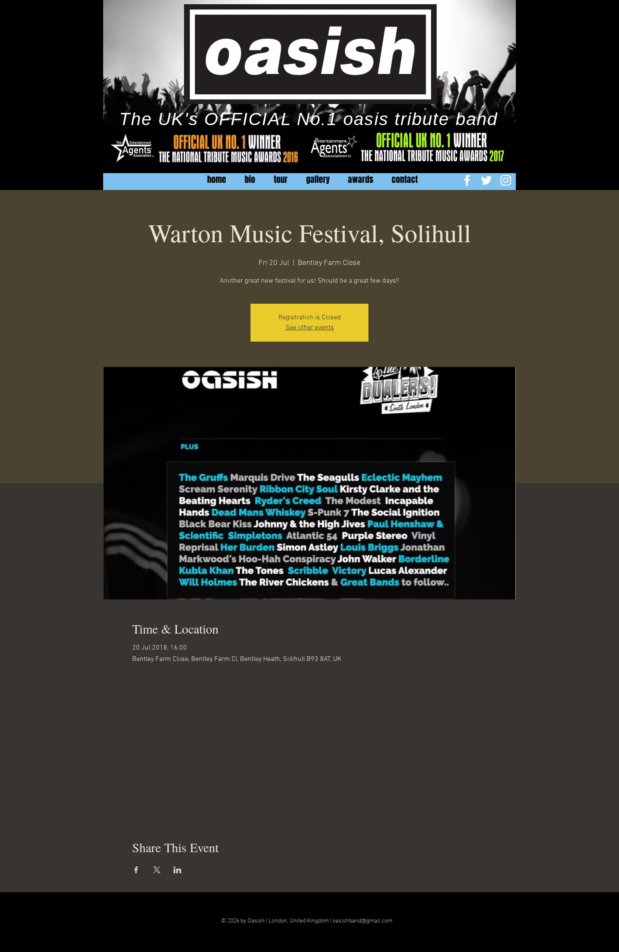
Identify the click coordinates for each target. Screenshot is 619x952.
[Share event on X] (157, 869)
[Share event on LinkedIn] (177, 869)
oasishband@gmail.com (362, 921)
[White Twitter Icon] (486, 180)
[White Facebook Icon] (467, 180)
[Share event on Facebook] (136, 869)
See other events (309, 328)
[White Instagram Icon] (506, 180)
